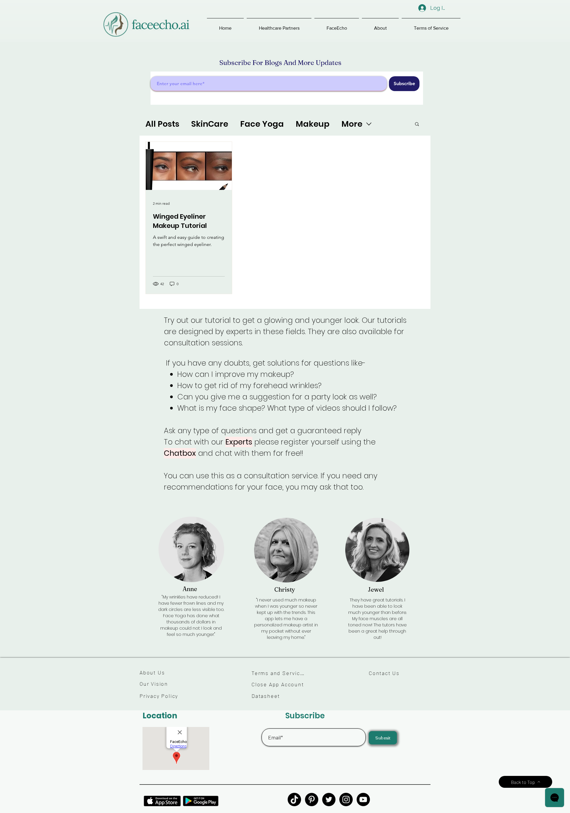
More (351, 124)
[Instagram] (346, 799)
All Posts (162, 124)
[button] (279, 25)
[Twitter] (328, 799)
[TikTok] (294, 799)
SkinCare (209, 124)
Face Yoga (262, 124)
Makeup (313, 124)
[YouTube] (363, 799)
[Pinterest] (311, 799)
